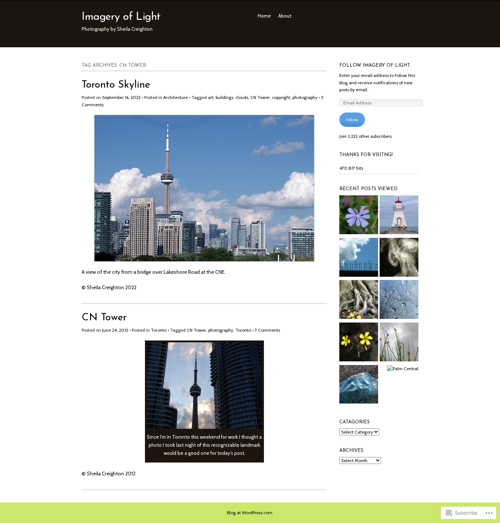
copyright (281, 97)
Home (264, 16)
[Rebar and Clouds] (358, 258)
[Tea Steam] (399, 258)
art (210, 97)
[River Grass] (399, 343)
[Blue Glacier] (358, 385)
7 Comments (267, 330)
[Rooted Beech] (358, 300)
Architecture (175, 97)
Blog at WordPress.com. (250, 512)
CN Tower (260, 97)
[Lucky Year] (358, 343)
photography (304, 97)
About (284, 16)
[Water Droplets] (399, 300)
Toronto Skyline (116, 85)
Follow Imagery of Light (374, 65)
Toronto (159, 330)
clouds (241, 97)
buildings (224, 97)
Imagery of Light (121, 17)
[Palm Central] (402, 368)
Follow (352, 119)
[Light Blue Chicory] (358, 215)
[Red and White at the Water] (399, 215)
